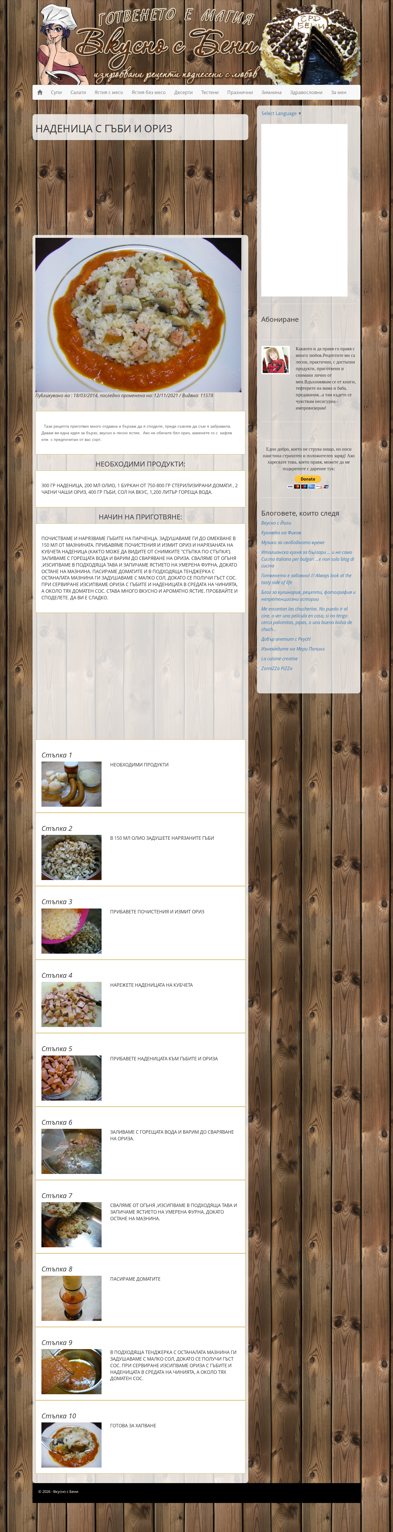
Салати (78, 92)
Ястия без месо (149, 92)
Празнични (240, 92)
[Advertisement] (136, 186)
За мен (338, 92)
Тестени (210, 92)
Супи (56, 92)
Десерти (183, 92)
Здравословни (306, 92)
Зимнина (272, 92)
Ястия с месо (109, 92)
